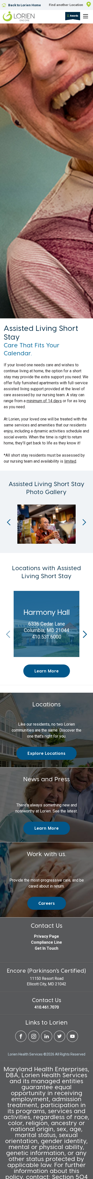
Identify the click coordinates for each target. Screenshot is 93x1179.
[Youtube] (72, 1041)
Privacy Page (46, 936)
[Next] (84, 522)
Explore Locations (46, 753)
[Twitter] (60, 1041)
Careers (46, 903)
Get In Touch (46, 948)
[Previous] (9, 522)
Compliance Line (46, 942)
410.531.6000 (46, 637)
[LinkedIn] (47, 1041)
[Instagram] (34, 1041)
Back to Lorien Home (24, 5)
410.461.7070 (46, 1007)
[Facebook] (21, 1041)
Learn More (46, 670)
